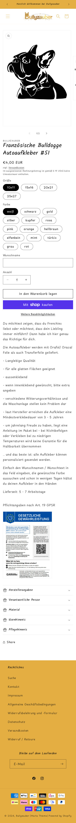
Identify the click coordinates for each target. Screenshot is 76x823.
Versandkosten (16, 167)
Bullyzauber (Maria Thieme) (32, 815)
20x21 (48, 187)
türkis (52, 238)
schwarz (30, 211)
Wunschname (11, 255)
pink (10, 229)
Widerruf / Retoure (21, 739)
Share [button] (11, 642)
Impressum (15, 695)
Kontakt (13, 687)
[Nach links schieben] (29, 133)
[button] (8, 16)
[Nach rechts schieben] (46, 133)
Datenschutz (16, 722)
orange (29, 229)
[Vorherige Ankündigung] (7, 4)
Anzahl (7, 272)
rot (26, 246)
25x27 (12, 196)
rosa (49, 220)
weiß (10, 211)
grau (10, 246)
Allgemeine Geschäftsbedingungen (32, 704)
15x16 (29, 187)
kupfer (30, 220)
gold (50, 211)
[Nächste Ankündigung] (69, 4)
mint (34, 238)
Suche (12, 678)
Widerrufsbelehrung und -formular (32, 713)
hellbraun (51, 229)
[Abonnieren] (61, 763)
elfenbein (13, 238)
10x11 (11, 187)
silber (11, 220)
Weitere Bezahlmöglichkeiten (38, 314)
